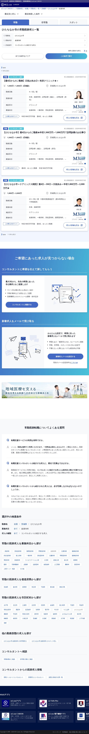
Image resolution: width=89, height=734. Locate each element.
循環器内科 (30, 551)
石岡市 (43, 605)
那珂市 (36, 614)
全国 (16, 524)
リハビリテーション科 (32, 560)
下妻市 (72, 605)
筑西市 (46, 614)
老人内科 (18, 556)
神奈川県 (62, 587)
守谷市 (15, 614)
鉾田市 (15, 618)
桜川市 (79, 614)
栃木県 (15, 587)
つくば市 (66, 610)
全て (16, 528)
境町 (5, 623)
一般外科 (29, 556)
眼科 (5, 564)
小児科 (46, 560)
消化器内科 (17, 551)
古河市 (34, 605)
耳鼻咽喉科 (15, 564)
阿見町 (72, 618)
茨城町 (35, 618)
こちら (73, 362)
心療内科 (64, 551)
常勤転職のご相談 (9, 659)
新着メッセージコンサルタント (13, 677)
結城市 (52, 605)
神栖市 (6, 618)
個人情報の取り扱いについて (78, 732)
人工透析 (57, 564)
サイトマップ (57, 732)
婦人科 (66, 560)
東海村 (54, 618)
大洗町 (44, 618)
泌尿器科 (36, 564)
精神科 (75, 560)
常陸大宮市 (25, 614)
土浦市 (24, 605)
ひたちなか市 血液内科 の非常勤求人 (15, 641)
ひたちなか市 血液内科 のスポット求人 (44, 641)
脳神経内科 (75, 551)
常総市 (81, 605)
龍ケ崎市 (62, 605)
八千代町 (82, 618)
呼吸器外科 (63, 556)
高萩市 (18, 610)
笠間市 (38, 610)
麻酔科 (67, 564)
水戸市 (6, 605)
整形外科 (6, 560)
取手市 (47, 610)
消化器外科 (40, 556)
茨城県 (24, 524)
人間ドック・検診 (9, 569)
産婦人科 (56, 560)
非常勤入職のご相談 (26, 659)
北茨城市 (28, 610)
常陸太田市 (7, 610)
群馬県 (24, 587)
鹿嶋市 (6, 614)
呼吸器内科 (42, 551)
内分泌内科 (7, 556)
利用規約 (65, 732)
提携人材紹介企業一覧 (56, 677)
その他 (22, 569)
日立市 (15, 605)
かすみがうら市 (67, 614)
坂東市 (55, 614)
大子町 (63, 618)
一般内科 (6, 551)
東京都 (52, 587)
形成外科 (17, 560)
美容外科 (77, 564)
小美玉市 (25, 618)
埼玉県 (34, 587)
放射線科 (46, 564)
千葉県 (43, 587)
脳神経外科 (75, 556)
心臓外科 (52, 556)
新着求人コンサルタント (36, 677)
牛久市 (56, 610)
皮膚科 (26, 564)
